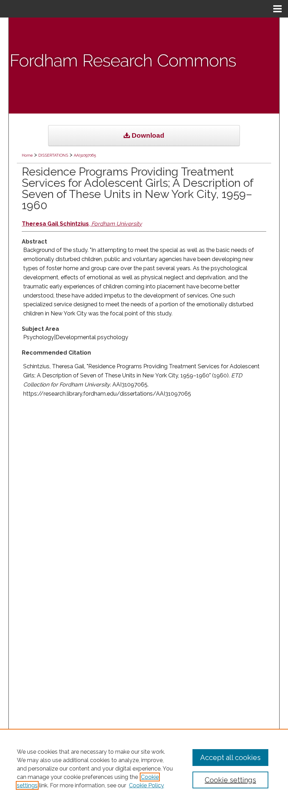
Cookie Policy (146, 785)
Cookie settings (230, 780)
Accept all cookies (230, 757)
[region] (144, 768)
